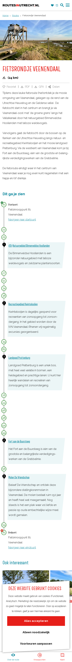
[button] (6, 12)
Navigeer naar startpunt (22, 219)
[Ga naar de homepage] (21, 5)
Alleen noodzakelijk (36, 632)
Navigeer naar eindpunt (22, 547)
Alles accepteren (36, 621)
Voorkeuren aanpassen (36, 643)
